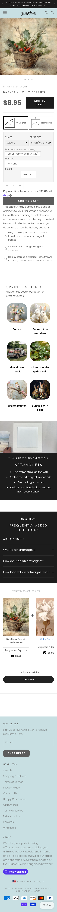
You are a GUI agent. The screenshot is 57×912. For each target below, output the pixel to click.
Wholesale (9, 828)
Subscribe (16, 753)
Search (7, 770)
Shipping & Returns (14, 776)
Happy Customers (14, 799)
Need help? (28, 174)
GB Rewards (10, 805)
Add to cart (40, 102)
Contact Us (10, 793)
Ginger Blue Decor (15, 86)
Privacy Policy (11, 787)
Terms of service (13, 810)
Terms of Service (13, 782)
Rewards (8, 822)
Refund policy (11, 816)
